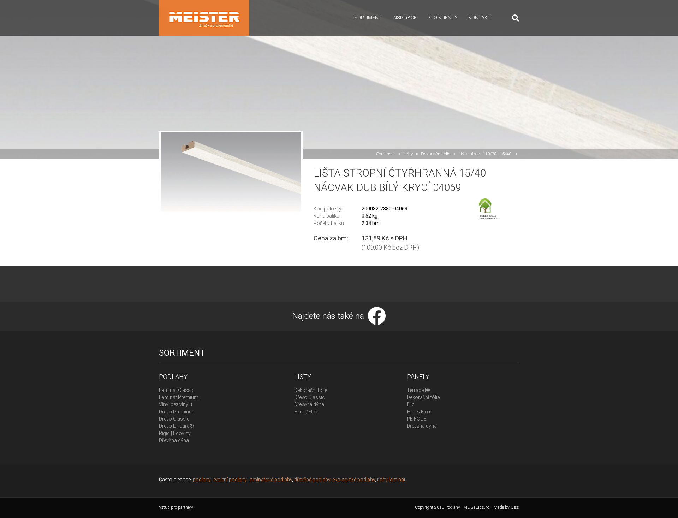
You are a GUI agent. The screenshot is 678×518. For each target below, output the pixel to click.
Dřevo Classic (174, 419)
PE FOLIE (417, 419)
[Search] (513, 18)
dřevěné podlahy (312, 479)
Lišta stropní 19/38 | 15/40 (484, 153)
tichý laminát (391, 479)
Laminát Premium (178, 397)
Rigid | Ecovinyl (175, 433)
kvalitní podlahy (229, 479)
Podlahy (173, 376)
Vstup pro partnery (176, 507)
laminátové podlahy (270, 479)
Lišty (408, 153)
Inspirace (404, 17)
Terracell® (418, 390)
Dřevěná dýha (174, 440)
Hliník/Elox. (306, 412)
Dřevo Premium (176, 412)
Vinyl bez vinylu (175, 404)
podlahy (201, 479)
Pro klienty (442, 17)
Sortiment (368, 17)
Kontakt (479, 17)
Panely (418, 376)
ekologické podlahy (353, 479)
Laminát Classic (177, 390)
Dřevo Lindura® (176, 426)
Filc (411, 404)
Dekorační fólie (435, 153)
